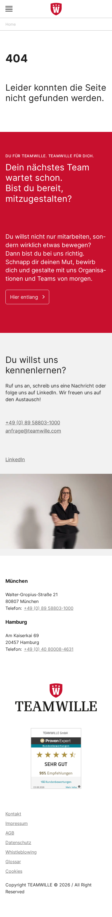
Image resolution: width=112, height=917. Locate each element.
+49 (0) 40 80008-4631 (48, 649)
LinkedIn (15, 459)
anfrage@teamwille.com (33, 431)
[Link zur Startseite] (56, 9)
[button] (9, 9)
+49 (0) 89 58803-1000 (32, 422)
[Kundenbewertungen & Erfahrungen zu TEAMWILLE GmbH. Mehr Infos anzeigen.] (56, 758)
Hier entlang (24, 297)
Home (10, 24)
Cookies (13, 871)
